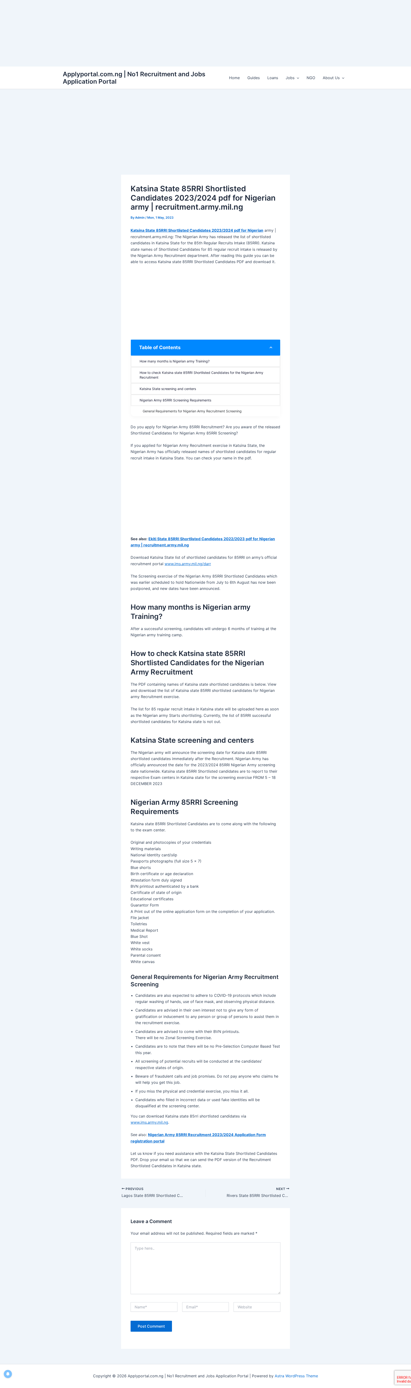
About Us (331, 77)
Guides (253, 77)
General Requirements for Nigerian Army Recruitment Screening (192, 411)
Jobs (290, 77)
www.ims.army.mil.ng (149, 1122)
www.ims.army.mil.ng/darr (188, 563)
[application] (296, 77)
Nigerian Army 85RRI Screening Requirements (175, 400)
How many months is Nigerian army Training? (175, 361)
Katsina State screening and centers (168, 389)
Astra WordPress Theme (296, 1376)
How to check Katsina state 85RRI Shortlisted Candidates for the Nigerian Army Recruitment (202, 375)
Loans (272, 77)
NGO (311, 77)
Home (234, 77)
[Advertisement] (142, 33)
